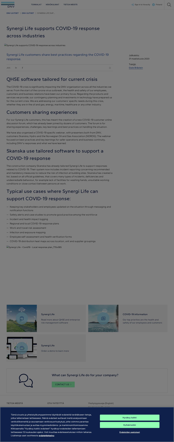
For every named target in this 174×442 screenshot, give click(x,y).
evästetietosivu (46, 435)
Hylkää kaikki (129, 425)
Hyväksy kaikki (130, 417)
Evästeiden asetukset (129, 432)
